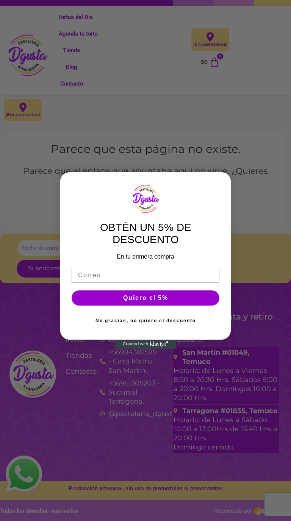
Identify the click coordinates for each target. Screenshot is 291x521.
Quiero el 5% (145, 298)
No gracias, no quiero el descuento (145, 320)
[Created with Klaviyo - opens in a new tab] (145, 344)
